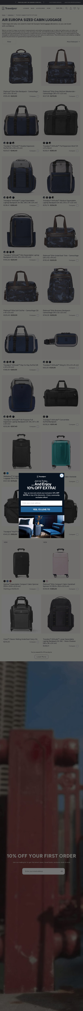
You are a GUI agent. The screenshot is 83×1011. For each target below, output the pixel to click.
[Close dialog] (61, 475)
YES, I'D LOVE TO (41, 509)
